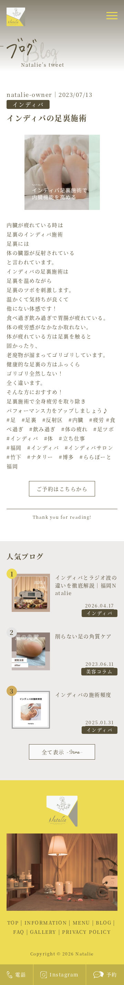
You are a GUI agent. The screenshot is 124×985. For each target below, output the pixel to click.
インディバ (28, 104)
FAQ (18, 931)
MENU (81, 922)
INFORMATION (45, 922)
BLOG (103, 922)
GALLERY (43, 931)
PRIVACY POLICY (86, 931)
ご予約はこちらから (62, 488)
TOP (13, 922)
